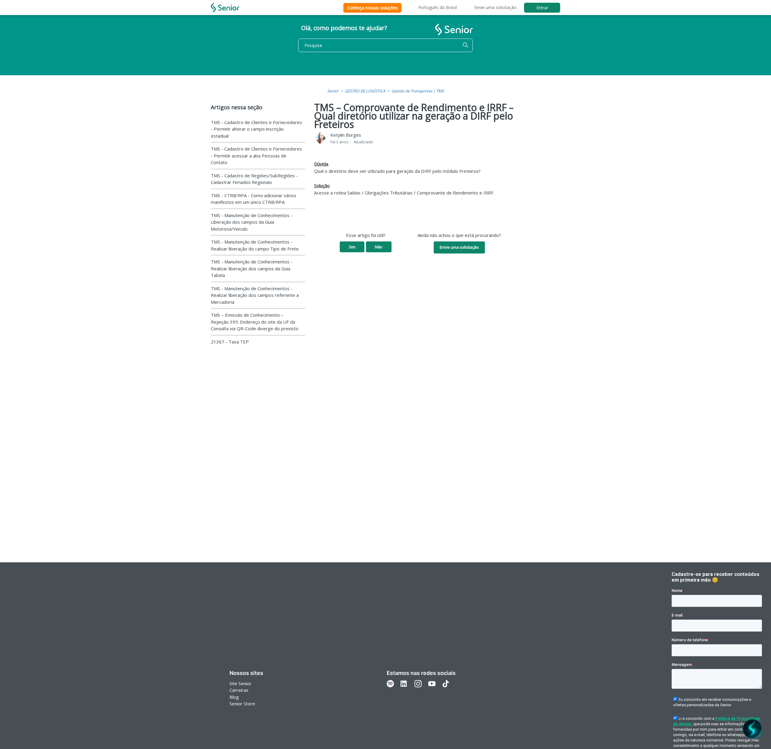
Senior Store (242, 704)
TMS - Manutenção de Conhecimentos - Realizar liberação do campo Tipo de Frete (255, 245)
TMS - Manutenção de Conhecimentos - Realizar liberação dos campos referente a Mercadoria (255, 295)
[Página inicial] (225, 7)
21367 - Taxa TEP (230, 342)
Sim (352, 247)
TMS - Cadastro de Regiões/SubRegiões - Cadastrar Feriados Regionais (254, 178)
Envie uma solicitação (495, 7)
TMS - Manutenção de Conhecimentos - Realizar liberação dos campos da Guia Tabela (251, 268)
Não (378, 247)
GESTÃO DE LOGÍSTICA (365, 91)
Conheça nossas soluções (372, 8)
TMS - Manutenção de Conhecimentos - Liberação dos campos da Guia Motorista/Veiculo (251, 222)
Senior (333, 91)
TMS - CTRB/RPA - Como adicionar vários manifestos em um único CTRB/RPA (253, 198)
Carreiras (238, 690)
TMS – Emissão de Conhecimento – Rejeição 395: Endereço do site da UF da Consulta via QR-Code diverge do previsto (254, 321)
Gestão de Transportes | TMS (418, 91)
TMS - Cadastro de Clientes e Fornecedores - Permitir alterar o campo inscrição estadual (256, 129)
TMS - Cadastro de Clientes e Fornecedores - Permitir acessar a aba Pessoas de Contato (256, 155)
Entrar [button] (542, 8)
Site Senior (240, 683)
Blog (234, 697)
